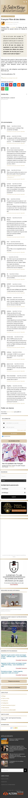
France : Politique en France (8, 16)
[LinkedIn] (14, 84)
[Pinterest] (10, 84)
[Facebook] (6, 84)
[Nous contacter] (12, 728)
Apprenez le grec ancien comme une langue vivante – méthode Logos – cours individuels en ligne (14, 656)
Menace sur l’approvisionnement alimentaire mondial (16, 739)
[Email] (2, 88)
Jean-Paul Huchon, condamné (8, 97)
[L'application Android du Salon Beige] (16, 728)
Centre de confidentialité (9, 710)
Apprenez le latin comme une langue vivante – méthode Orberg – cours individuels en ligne (13, 665)
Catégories (5, 703)
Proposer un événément (14, 687)
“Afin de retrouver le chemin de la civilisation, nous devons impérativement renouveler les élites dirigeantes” (17, 755)
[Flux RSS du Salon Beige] (15, 728)
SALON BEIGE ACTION (14, 441)
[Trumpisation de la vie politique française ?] (4, 766)
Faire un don (5, 698)
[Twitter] (2, 84)
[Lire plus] (12, 466)
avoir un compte (10, 411)
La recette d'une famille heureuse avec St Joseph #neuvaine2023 (13, 555)
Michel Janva (10, 22)
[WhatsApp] (6, 88)
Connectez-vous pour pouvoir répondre (16, 131)
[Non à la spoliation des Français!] (14, 461)
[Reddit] (18, 84)
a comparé (13, 27)
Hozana (14, 556)
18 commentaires (9, 24)
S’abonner (5, 700)
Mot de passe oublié (21, 430)
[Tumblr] (22, 84)
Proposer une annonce (14, 681)
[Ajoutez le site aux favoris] (14, 728)
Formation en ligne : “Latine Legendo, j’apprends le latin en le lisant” (12, 672)
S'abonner (4, 781)
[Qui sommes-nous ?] (11, 728)
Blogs (4, 696)
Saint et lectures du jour (8, 705)
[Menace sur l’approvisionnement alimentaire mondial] (4, 743)
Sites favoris (5, 707)
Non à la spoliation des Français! (12, 463)
